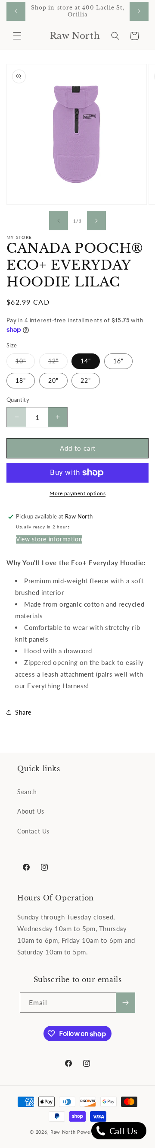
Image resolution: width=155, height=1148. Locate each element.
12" (58, 363)
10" (25, 363)
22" (86, 380)
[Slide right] (96, 220)
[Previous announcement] (15, 11)
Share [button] (23, 712)
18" (21, 380)
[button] (17, 35)
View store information (49, 539)
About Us (30, 811)
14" (86, 361)
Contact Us (33, 831)
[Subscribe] (125, 1002)
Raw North (62, 1132)
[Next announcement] (139, 11)
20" (53, 380)
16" (118, 361)
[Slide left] (58, 220)
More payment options (77, 493)
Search (27, 791)
